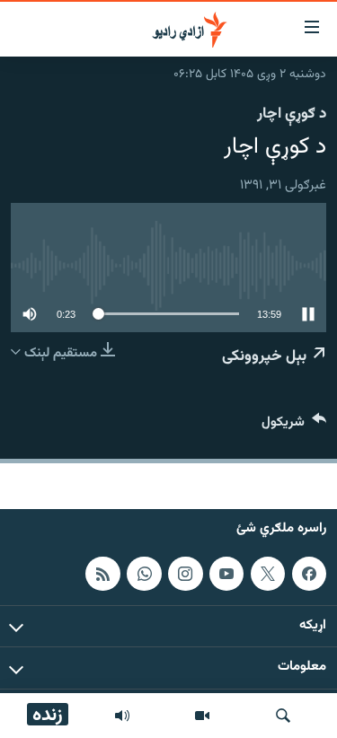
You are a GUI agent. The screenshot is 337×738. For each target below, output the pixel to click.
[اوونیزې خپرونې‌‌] (122, 715)
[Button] (294, 426)
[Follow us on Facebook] (309, 574)
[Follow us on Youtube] (226, 574)
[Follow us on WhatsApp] (144, 574)
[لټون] (283, 715)
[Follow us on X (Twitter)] (268, 574)
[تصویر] (202, 715)
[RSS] (102, 574)
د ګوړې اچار (291, 114)
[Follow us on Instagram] (185, 574)
